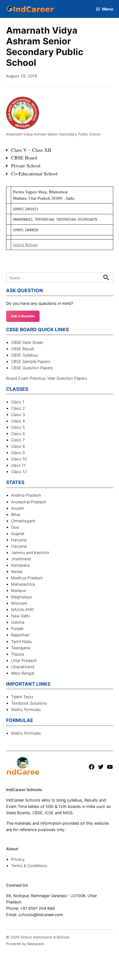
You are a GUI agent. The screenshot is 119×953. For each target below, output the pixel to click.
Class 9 (18, 452)
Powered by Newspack (25, 944)
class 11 (18, 465)
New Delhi (20, 615)
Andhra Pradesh (26, 495)
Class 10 (19, 459)
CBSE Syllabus (24, 355)
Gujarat (17, 533)
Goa (15, 527)
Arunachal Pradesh (28, 501)
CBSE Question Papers (32, 367)
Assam (17, 508)
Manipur (18, 590)
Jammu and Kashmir (30, 552)
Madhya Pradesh (27, 577)
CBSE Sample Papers (30, 361)
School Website (25, 244)
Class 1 (17, 402)
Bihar (15, 514)
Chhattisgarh (23, 520)
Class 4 (18, 421)
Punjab (17, 628)
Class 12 (19, 471)
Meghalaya (21, 596)
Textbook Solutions (29, 703)
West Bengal (22, 673)
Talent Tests (22, 696)
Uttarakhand (22, 666)
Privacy (18, 859)
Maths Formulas (26, 709)
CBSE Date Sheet (27, 342)
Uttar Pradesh (24, 660)
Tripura (17, 654)
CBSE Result (22, 348)
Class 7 (18, 440)
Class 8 (18, 446)
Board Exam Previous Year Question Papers (46, 378)
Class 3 (18, 414)
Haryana (19, 539)
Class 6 (18, 433)
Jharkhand (21, 558)
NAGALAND (22, 609)
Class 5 (18, 427)
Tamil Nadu (21, 641)
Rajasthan (20, 634)
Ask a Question (23, 316)
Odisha (17, 622)
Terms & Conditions (29, 865)
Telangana (20, 647)
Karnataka (20, 565)
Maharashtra (23, 584)
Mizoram (19, 603)
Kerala (16, 571)
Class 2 (18, 408)
